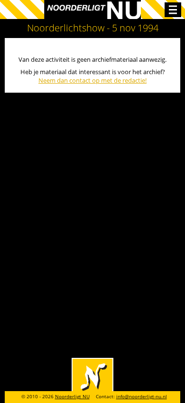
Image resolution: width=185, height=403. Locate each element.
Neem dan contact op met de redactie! (92, 80)
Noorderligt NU (72, 396)
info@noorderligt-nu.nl (141, 396)
